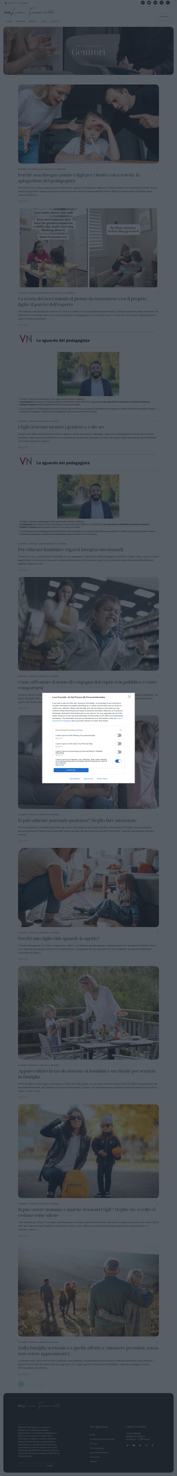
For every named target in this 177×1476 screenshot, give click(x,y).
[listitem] (88, 730)
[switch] (118, 735)
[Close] (130, 697)
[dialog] (88, 738)
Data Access (88, 779)
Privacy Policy (102, 779)
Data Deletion (75, 779)
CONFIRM (71, 770)
